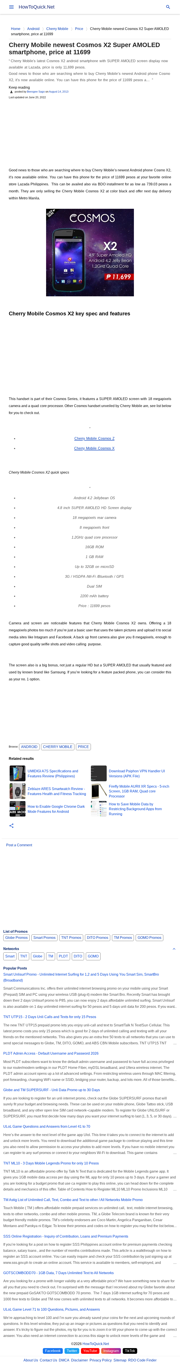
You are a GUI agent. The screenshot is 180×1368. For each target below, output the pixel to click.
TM (50, 956)
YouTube (90, 1351)
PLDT (63, 956)
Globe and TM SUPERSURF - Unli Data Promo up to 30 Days (51, 1090)
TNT (23, 956)
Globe (37, 956)
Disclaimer (79, 1360)
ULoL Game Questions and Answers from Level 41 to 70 (46, 1126)
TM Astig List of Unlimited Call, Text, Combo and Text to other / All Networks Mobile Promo (73, 1200)
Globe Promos (16, 938)
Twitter (72, 1351)
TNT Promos (71, 938)
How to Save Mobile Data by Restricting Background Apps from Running (135, 809)
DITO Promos (97, 938)
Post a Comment (19, 845)
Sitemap (119, 1360)
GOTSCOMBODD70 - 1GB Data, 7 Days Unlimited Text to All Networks (58, 1273)
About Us (30, 1360)
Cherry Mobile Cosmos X (94, 448)
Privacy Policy (101, 1360)
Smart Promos (44, 938)
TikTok (130, 1351)
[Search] (168, 7)
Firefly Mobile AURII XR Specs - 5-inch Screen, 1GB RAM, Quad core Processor (139, 791)
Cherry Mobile (57, 747)
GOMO (93, 956)
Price (83, 747)
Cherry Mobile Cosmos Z (94, 438)
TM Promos (123, 938)
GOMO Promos (149, 938)
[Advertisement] (90, 132)
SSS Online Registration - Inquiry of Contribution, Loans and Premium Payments (65, 1236)
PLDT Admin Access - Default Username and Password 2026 (51, 1053)
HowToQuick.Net (36, 7)
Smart (9, 956)
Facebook (53, 1351)
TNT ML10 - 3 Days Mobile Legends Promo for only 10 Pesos (51, 1163)
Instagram (111, 1351)
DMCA (64, 1360)
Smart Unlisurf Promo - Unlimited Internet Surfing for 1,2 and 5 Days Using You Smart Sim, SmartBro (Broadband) (81, 977)
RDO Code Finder (142, 1360)
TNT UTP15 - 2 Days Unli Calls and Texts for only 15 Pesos (49, 1017)
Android (29, 747)
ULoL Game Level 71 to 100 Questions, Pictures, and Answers (51, 1309)
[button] (11, 826)
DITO (78, 956)
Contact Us (48, 1360)
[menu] (11, 7)
